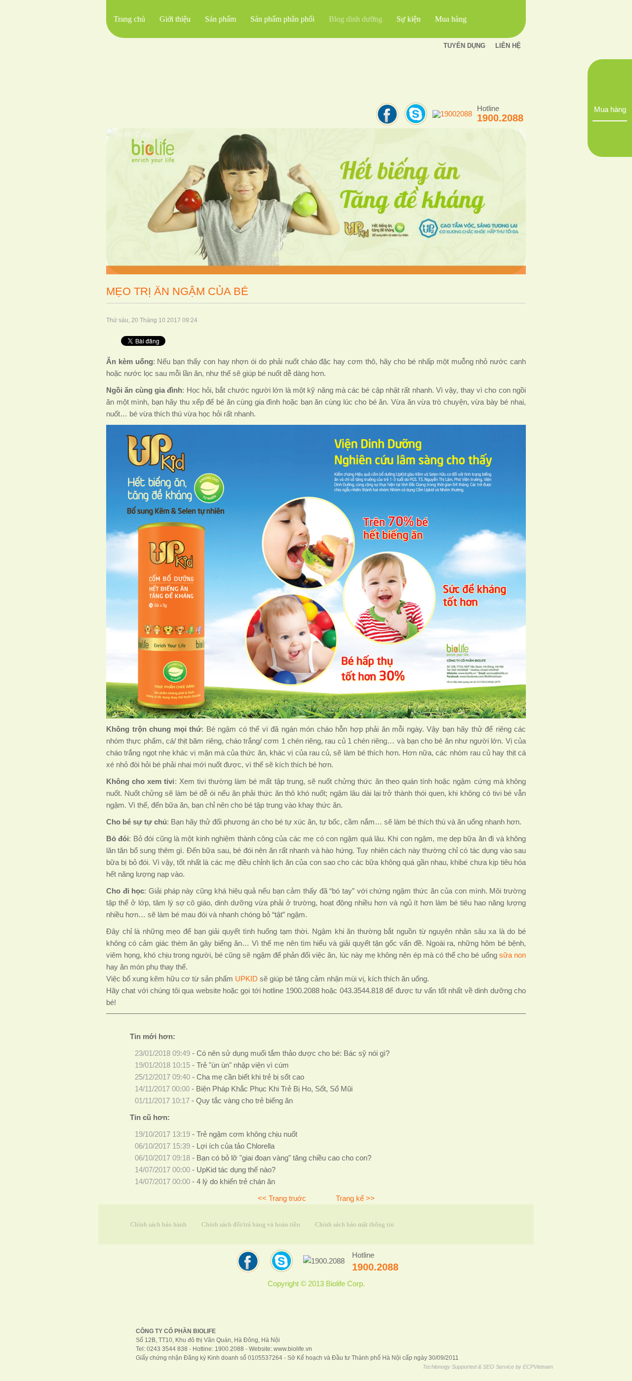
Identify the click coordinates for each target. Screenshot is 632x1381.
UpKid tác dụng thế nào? (236, 1170)
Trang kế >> (355, 1198)
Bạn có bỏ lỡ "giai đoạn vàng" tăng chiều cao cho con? (284, 1158)
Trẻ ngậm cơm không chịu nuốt (247, 1134)
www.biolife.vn (293, 1348)
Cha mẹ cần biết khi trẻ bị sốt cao (250, 1077)
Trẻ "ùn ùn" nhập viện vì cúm (243, 1065)
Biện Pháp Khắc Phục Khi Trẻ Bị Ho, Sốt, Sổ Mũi (274, 1089)
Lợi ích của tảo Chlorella (236, 1146)
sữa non (512, 955)
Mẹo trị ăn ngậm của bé (177, 291)
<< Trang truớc (282, 1198)
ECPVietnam (538, 1367)
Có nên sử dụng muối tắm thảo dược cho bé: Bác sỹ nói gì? (293, 1053)
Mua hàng (610, 109)
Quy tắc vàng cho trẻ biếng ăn (244, 1101)
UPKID (246, 979)
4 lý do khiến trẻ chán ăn (236, 1182)
